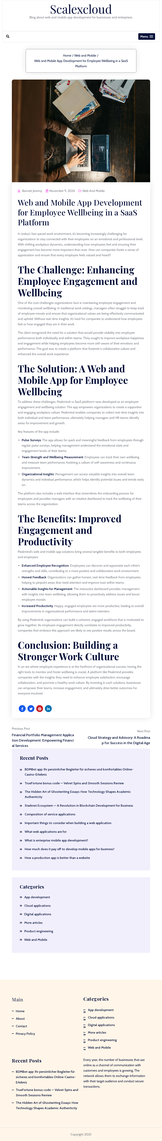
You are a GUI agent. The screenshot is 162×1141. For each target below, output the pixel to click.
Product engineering (38, 931)
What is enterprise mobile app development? (56, 840)
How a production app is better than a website (57, 858)
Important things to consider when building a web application (68, 823)
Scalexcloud (81, 8)
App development (37, 897)
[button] (146, 36)
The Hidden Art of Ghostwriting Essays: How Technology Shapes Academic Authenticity (78, 794)
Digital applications (37, 914)
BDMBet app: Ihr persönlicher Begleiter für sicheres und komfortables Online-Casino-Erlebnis (79, 771)
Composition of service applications (50, 814)
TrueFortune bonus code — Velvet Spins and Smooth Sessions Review (74, 783)
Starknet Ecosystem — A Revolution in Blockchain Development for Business (79, 805)
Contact (21, 1026)
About (20, 1019)
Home (67, 55)
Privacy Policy (25, 1034)
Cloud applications (37, 906)
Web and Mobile (85, 55)
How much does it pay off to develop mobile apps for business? (69, 849)
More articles (33, 923)
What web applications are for (46, 832)
